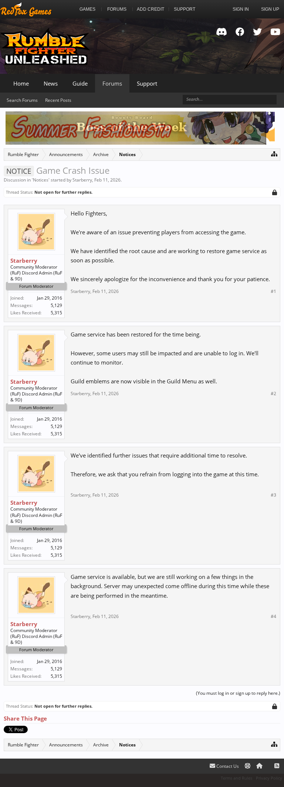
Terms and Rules (236, 778)
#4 (273, 616)
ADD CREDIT (150, 9)
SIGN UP (270, 9)
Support (147, 83)
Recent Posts (58, 100)
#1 (273, 291)
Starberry (82, 180)
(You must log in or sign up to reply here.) (238, 693)
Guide (80, 83)
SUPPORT (184, 9)
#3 (273, 495)
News (51, 83)
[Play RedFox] (26, 9)
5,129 (56, 305)
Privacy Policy (269, 778)
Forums (112, 83)
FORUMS (116, 9)
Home (21, 83)
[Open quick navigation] (274, 153)
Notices (40, 180)
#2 (273, 394)
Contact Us (227, 766)
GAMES (87, 9)
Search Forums (22, 100)
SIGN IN (241, 9)
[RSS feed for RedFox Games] (276, 766)
